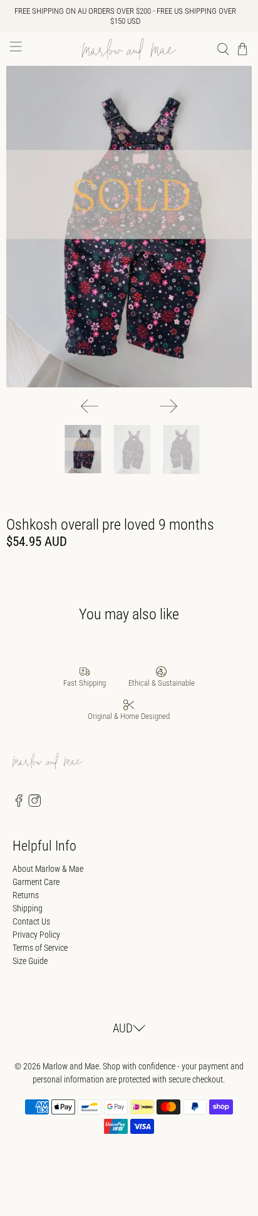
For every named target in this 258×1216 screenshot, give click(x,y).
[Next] (168, 406)
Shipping (28, 908)
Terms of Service (40, 948)
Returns (26, 895)
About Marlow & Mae (48, 869)
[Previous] (89, 406)
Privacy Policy (36, 935)
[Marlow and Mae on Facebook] (19, 804)
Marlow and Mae (71, 1066)
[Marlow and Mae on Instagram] (34, 804)
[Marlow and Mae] (129, 49)
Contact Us (31, 921)
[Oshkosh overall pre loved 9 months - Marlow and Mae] (129, 226)
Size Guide (30, 961)
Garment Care (36, 882)
